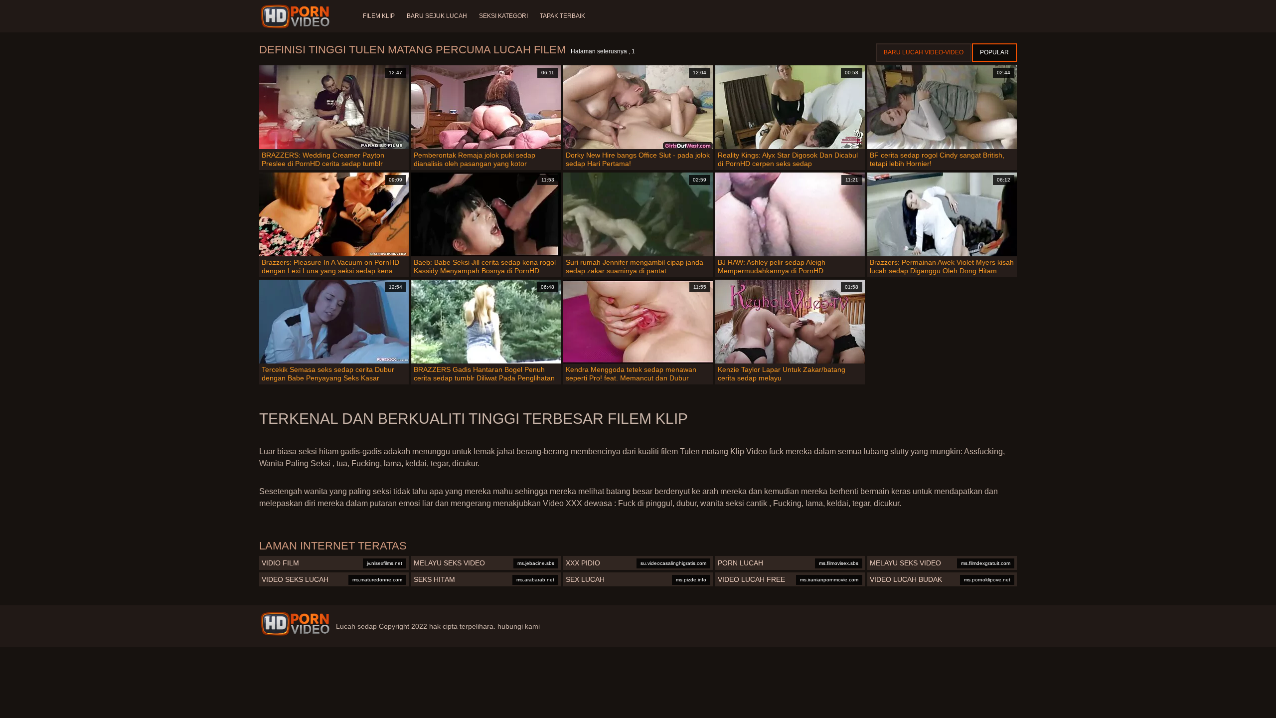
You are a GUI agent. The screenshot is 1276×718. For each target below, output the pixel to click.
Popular (994, 52)
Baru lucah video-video (923, 52)
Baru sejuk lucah (437, 15)
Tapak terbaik (562, 15)
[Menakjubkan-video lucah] (296, 16)
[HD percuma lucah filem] (295, 623)
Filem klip (379, 15)
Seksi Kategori (503, 15)
